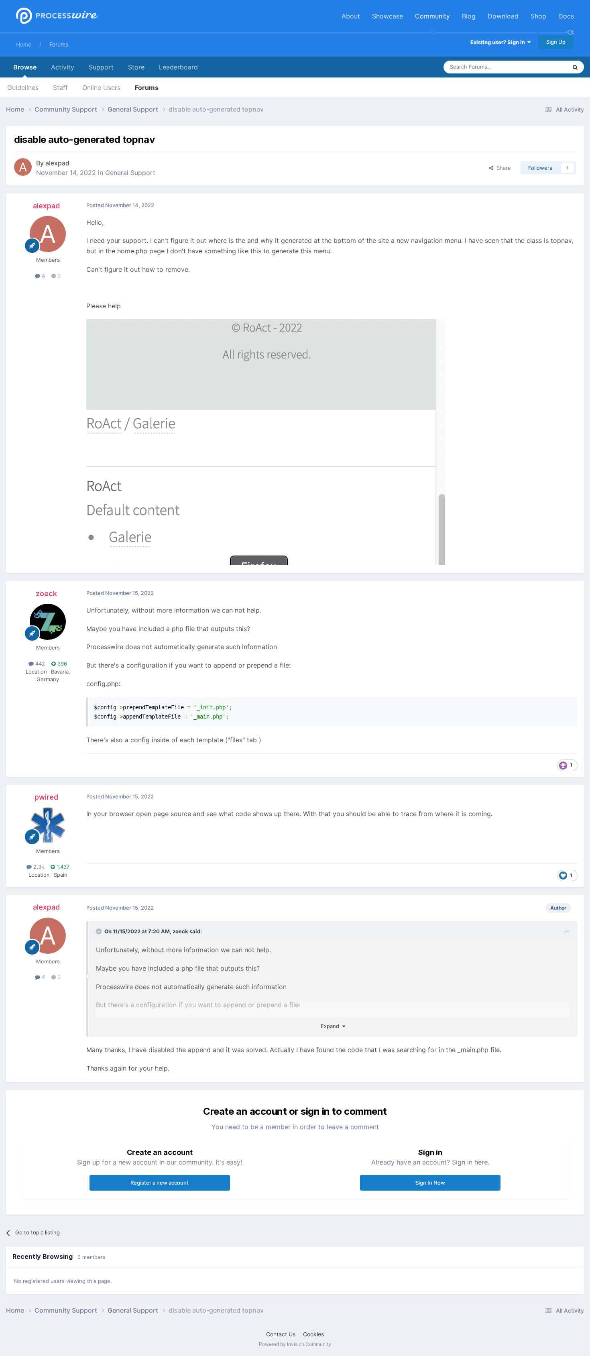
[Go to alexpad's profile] (23, 167)
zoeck (46, 593)
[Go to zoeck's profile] (48, 622)
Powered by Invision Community (295, 1344)
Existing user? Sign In (498, 42)
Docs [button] (566, 16)
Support (101, 67)
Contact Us (280, 1334)
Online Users (101, 87)
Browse (25, 67)
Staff (60, 87)
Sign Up (556, 42)
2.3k (38, 866)
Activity (62, 67)
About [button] (351, 16)
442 (39, 663)
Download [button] (503, 16)
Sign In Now (430, 1182)
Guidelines (23, 87)
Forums (58, 44)
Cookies (313, 1334)
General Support (130, 173)
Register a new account (159, 1182)
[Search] (575, 67)
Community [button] (432, 16)
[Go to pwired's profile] (48, 825)
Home (23, 44)
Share (502, 168)
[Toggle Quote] (99, 931)
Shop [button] (538, 16)
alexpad (57, 163)
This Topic (543, 67)
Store (136, 67)
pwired (46, 797)
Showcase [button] (387, 16)
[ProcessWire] (56, 16)
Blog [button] (469, 16)
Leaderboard (178, 67)
